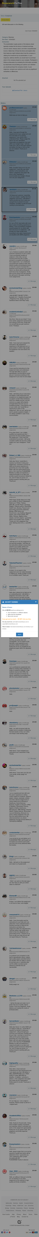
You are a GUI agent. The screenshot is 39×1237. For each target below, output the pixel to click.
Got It (19, 634)
